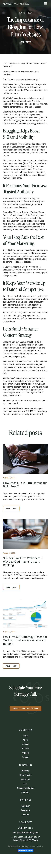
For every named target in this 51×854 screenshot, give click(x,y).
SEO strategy (29, 175)
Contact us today (22, 414)
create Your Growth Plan (25, 708)
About (25, 740)
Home (25, 735)
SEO (25, 784)
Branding (26, 770)
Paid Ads (25, 792)
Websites (25, 779)
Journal (25, 744)
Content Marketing (25, 788)
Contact (25, 757)
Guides (25, 753)
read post (11, 508)
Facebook (25, 810)
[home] (16, 3)
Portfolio (25, 748)
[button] (45, 3)
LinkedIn (25, 814)
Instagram (25, 806)
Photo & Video (25, 775)
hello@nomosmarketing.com (25, 832)
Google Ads (27, 267)
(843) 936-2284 (25, 828)
